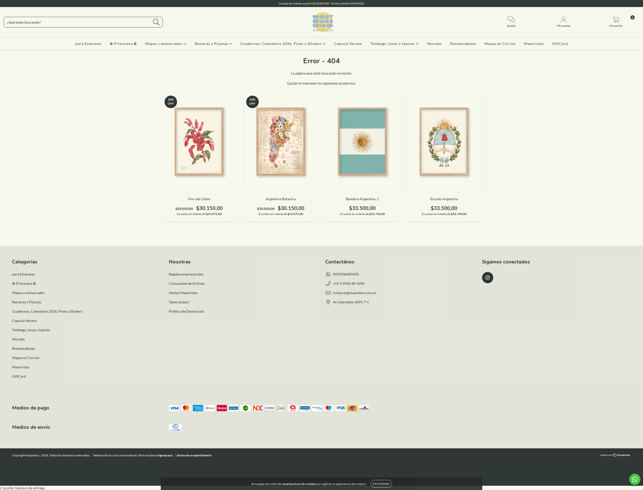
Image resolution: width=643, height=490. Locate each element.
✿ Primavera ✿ (123, 43)
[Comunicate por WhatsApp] (634, 479)
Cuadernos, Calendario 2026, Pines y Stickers (281, 43)
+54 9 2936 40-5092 (348, 283)
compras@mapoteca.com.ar (354, 293)
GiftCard (560, 43)
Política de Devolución (186, 311)
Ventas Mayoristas (183, 293)
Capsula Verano (348, 43)
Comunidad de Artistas (187, 283)
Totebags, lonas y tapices (393, 43)
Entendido (381, 483)
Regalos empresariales (186, 274)
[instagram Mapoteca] (7, 3)
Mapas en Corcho (500, 43)
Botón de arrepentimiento (194, 455)
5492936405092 (346, 274)
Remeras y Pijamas (212, 43)
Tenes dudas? (179, 302)
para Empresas (88, 43)
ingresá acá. (165, 455)
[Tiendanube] (615, 456)
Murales (434, 43)
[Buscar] (156, 22)
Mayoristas (534, 43)
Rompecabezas (463, 43)
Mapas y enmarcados (164, 43)
